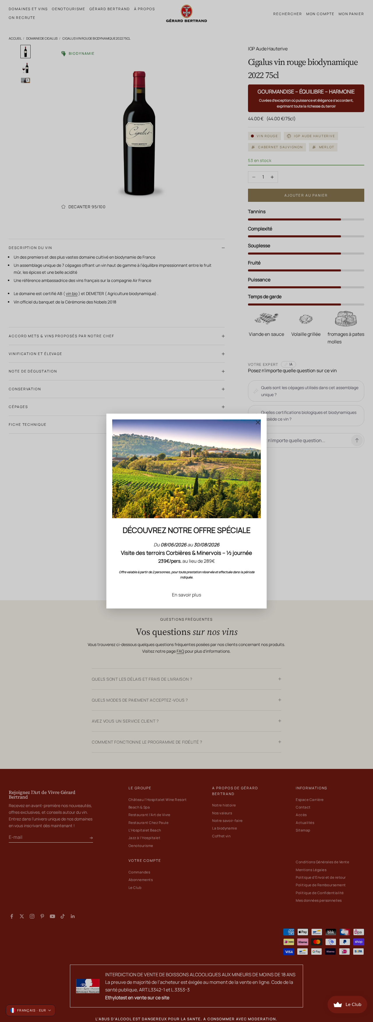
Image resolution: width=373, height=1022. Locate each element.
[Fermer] (258, 422)
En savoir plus (186, 595)
